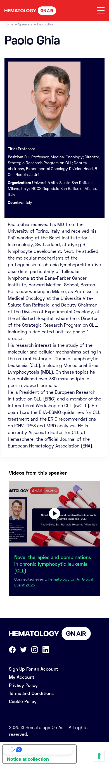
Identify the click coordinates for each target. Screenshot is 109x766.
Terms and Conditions (31, 693)
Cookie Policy (23, 701)
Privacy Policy (23, 685)
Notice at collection (28, 759)
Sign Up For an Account (33, 669)
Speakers (25, 24)
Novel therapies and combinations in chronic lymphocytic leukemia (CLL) (52, 564)
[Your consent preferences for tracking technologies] (99, 756)
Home (8, 24)
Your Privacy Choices (45, 749)
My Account (21, 677)
